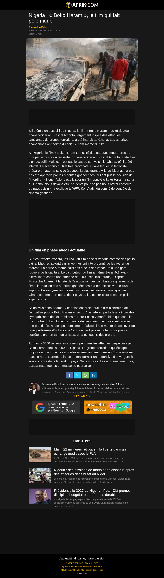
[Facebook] (69, 375)
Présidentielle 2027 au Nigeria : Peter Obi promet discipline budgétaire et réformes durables (92, 493)
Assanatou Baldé (38, 27)
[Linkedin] (93, 375)
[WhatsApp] (85, 375)
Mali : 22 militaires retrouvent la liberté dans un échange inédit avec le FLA (90, 451)
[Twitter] (77, 375)
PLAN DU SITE (91, 563)
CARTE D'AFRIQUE (74, 563)
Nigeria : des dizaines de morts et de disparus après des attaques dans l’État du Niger (94, 472)
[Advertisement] (82, 117)
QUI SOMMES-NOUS (71, 567)
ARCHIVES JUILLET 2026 (72, 570)
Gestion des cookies (94, 570)
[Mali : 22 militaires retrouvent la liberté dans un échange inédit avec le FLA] (40, 455)
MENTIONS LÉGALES (92, 567)
